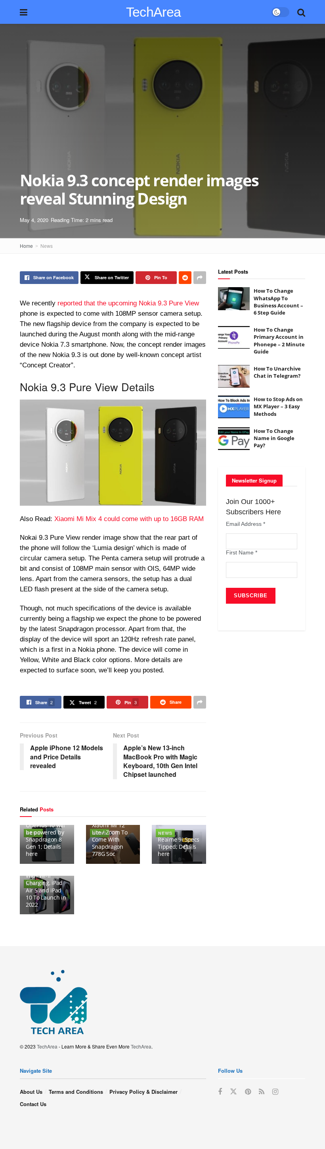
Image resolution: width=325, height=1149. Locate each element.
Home (26, 245)
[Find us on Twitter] (233, 1091)
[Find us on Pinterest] (248, 1091)
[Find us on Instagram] (275, 1091)
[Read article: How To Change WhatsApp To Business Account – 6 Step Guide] (234, 298)
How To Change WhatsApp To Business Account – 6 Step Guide (278, 301)
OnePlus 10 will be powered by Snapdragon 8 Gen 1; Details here (45, 839)
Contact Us (33, 1104)
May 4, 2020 (34, 220)
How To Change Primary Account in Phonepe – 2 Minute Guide (279, 340)
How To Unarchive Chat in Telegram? (277, 372)
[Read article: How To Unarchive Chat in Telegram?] (234, 376)
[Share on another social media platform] (199, 277)
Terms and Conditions (76, 1091)
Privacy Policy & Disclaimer (143, 1091)
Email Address (245, 524)
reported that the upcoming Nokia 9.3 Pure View (128, 303)
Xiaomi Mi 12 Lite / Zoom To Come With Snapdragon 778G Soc (110, 839)
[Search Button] (301, 12)
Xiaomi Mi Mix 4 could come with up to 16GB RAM (129, 519)
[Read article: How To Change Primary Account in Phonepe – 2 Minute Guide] (234, 337)
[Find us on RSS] (261, 1091)
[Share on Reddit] (185, 277)
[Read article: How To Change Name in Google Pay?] (234, 438)
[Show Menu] (23, 12)
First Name (241, 552)
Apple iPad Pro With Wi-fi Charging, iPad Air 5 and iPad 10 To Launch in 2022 (46, 886)
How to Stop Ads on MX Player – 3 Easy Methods (278, 406)
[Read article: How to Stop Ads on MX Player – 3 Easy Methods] (234, 407)
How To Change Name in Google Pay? (274, 438)
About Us (31, 1091)
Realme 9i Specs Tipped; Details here (178, 846)
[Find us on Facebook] (220, 1091)
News (46, 245)
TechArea (153, 12)
